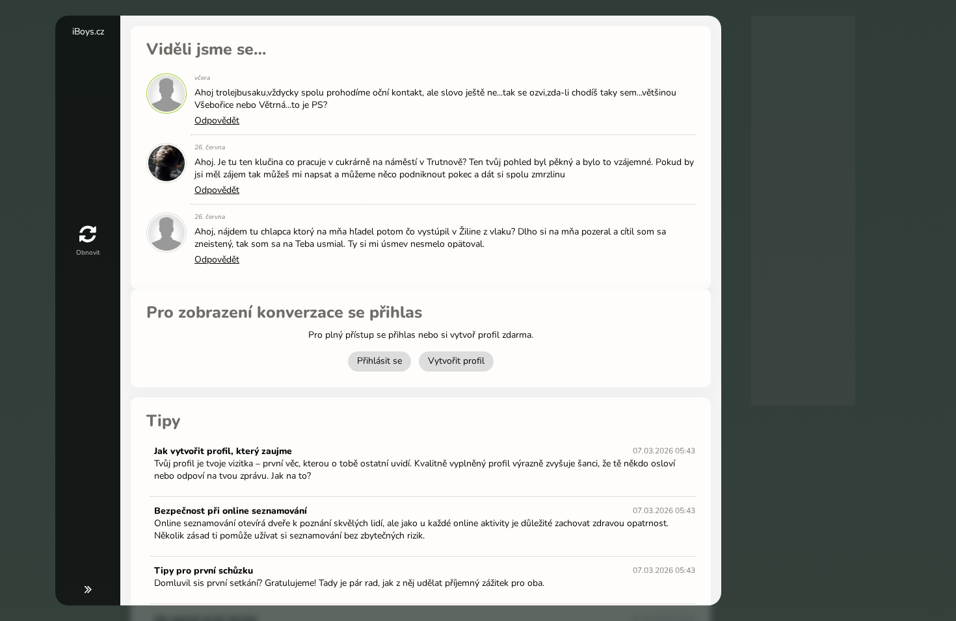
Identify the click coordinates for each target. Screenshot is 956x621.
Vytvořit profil (456, 361)
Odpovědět (216, 120)
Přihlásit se (379, 361)
